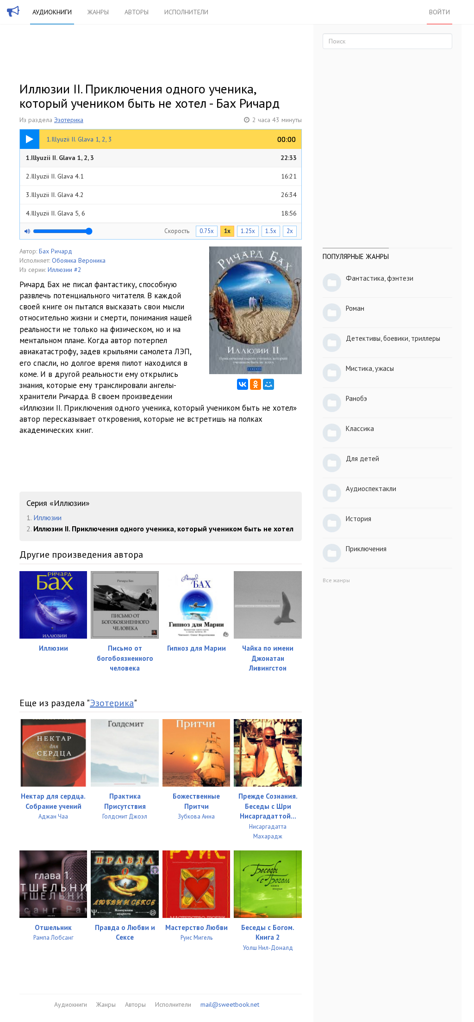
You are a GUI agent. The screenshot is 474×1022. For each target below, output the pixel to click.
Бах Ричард (55, 251)
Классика (360, 428)
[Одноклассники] (255, 384)
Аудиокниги (52, 12)
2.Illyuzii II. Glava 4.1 (161, 176)
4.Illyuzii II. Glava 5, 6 (161, 213)
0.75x (207, 231)
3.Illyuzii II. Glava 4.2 (161, 195)
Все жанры (336, 580)
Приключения (366, 548)
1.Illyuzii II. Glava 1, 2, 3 (161, 158)
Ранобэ (356, 398)
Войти (439, 12)
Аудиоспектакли (371, 488)
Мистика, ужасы (370, 368)
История (358, 518)
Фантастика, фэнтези (379, 278)
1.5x (270, 231)
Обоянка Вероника (79, 260)
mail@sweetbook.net (229, 1004)
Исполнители (186, 12)
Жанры (98, 12)
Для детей (362, 458)
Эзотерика (68, 120)
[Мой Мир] (268, 384)
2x (290, 231)
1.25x (248, 231)
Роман (355, 308)
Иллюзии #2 (64, 269)
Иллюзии (47, 517)
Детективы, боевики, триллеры (393, 338)
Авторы (137, 12)
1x (227, 231)
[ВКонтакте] (242, 384)
